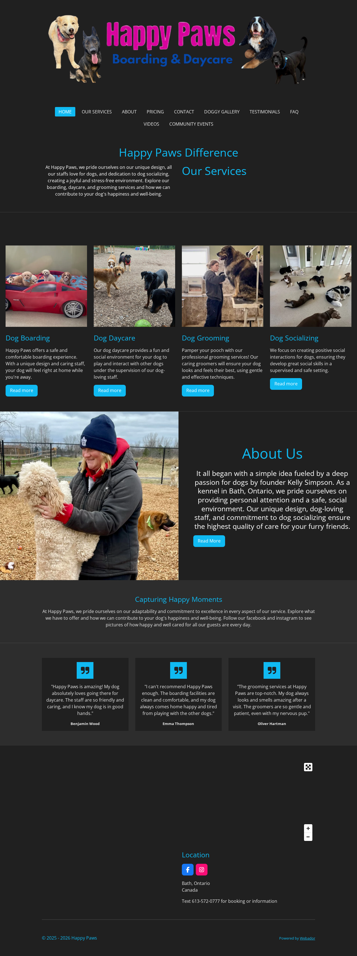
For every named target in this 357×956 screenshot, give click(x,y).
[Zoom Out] (308, 837)
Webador (307, 938)
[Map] (248, 802)
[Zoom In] (308, 828)
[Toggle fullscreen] (308, 767)
